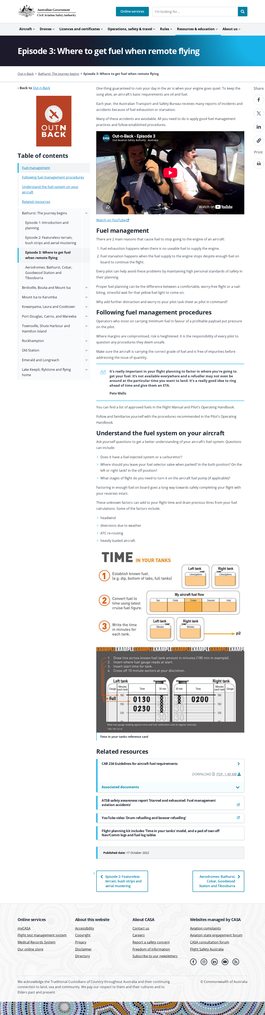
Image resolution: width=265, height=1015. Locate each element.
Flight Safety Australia (207, 949)
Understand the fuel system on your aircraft (50, 189)
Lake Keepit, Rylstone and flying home (46, 372)
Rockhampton (33, 340)
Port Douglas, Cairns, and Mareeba (49, 316)
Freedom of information (151, 949)
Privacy (80, 942)
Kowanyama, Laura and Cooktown (48, 306)
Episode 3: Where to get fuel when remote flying (48, 255)
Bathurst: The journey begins (58, 74)
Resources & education (196, 29)
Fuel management (36, 168)
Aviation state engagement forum (216, 935)
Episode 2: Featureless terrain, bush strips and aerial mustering (123, 881)
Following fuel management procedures (53, 177)
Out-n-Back (26, 74)
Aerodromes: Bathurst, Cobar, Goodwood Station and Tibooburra (217, 881)
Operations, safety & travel (130, 29)
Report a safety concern (151, 942)
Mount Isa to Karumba (39, 297)
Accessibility (84, 928)
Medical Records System (36, 942)
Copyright (82, 935)
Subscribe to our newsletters (155, 956)
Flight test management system (42, 935)
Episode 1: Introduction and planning (47, 225)
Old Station (30, 350)
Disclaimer (83, 949)
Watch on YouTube (111, 220)
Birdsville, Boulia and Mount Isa (46, 287)
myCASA (24, 928)
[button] (132, 11)
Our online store (30, 949)
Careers (138, 935)
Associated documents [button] (120, 787)
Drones (46, 29)
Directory (82, 956)
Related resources (36, 201)
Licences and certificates (79, 29)
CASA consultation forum (209, 942)
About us (230, 29)
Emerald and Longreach (40, 360)
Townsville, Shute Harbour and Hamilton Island (46, 329)
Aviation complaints (205, 928)
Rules (164, 29)
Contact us (140, 928)
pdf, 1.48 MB (226, 774)
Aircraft (25, 29)
